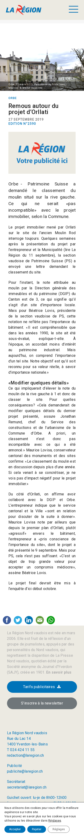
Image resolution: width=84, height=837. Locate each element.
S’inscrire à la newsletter (42, 703)
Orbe (12, 98)
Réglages (54, 820)
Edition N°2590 (22, 123)
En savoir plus (58, 672)
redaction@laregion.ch (25, 755)
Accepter (15, 829)
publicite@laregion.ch (25, 771)
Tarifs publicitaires (39, 687)
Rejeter (36, 829)
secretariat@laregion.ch (26, 787)
